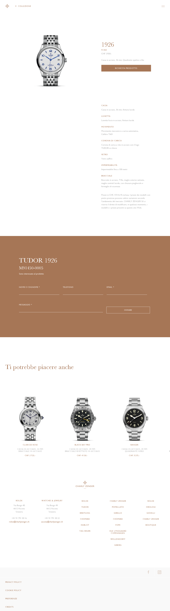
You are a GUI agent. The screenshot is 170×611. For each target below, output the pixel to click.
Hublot (85, 525)
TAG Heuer (84, 531)
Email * (110, 287)
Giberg (118, 545)
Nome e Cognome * (29, 287)
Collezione (24, 6)
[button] (66, 56)
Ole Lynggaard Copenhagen (117, 532)
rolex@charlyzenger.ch (19, 521)
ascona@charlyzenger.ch (52, 521)
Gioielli (151, 513)
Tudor (85, 507)
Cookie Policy (13, 590)
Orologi (151, 507)
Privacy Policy (13, 582)
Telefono (68, 287)
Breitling (85, 513)
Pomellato (118, 507)
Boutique (151, 525)
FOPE (117, 525)
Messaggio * (25, 305)
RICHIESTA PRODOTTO (126, 68)
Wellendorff (117, 539)
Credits (9, 607)
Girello (118, 513)
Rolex (85, 501)
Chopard (85, 519)
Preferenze (11, 599)
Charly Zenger (118, 501)
